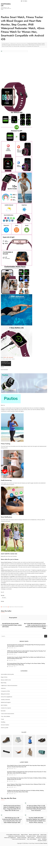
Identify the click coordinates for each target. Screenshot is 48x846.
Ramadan (3, 710)
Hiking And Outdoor (5, 694)
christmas (3, 688)
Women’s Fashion (42, 840)
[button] (6, 740)
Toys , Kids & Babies (5, 716)
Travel (2, 719)
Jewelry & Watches (5, 699)
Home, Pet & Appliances (6, 696)
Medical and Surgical (5, 702)
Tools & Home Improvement (7, 713)
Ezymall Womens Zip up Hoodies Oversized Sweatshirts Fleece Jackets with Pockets (12, 625)
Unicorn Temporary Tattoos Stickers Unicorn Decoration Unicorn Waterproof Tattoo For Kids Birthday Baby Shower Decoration (26, 785)
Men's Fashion (4, 705)
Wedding (3, 722)
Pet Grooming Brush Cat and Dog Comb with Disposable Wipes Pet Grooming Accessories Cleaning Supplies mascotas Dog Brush (26, 645)
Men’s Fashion (31, 837)
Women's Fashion (5, 724)
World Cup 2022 (4, 727)
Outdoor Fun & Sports (6, 708)
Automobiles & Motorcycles (7, 674)
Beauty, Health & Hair (6, 680)
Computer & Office (5, 691)
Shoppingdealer (6, 5)
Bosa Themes (43, 843)
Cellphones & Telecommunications (16, 606)
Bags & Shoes (4, 677)
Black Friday (3, 682)
